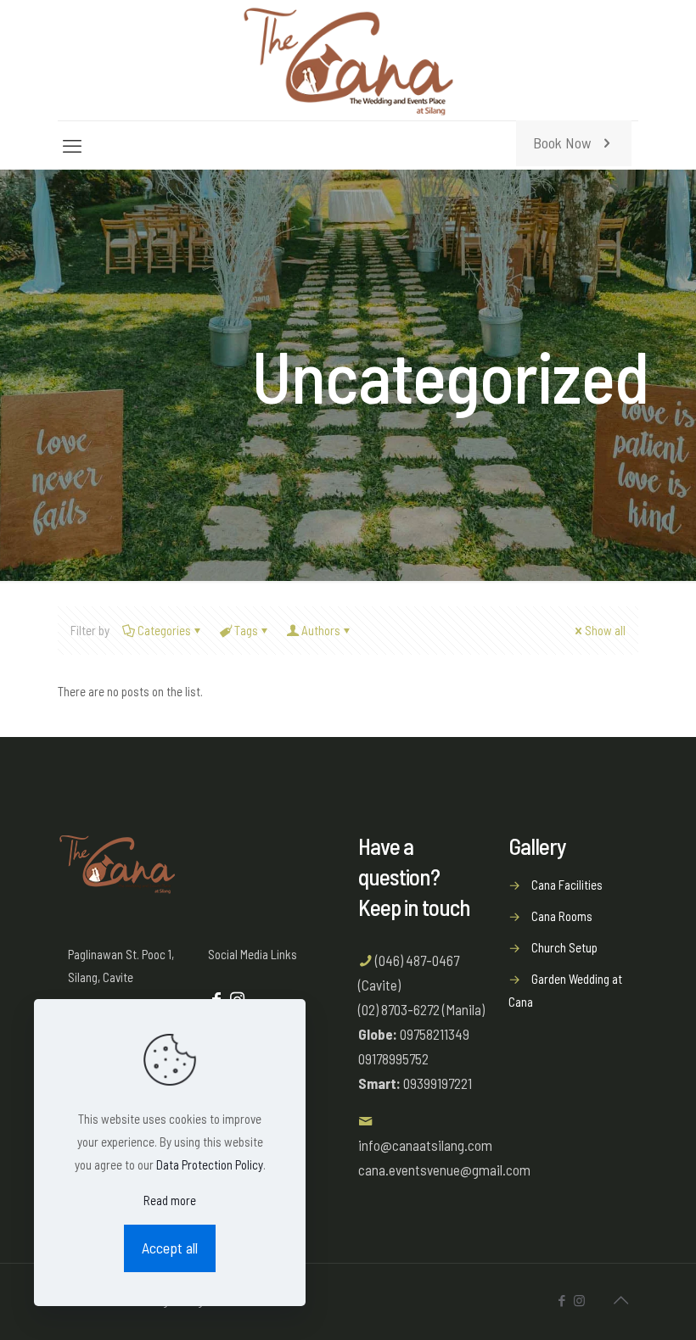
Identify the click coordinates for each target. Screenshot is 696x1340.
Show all (605, 630)
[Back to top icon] (620, 1299)
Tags (246, 630)
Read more (169, 1200)
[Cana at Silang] (348, 60)
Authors (320, 630)
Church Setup (564, 947)
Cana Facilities (567, 884)
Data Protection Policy (209, 1164)
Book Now (562, 142)
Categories (164, 630)
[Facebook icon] (561, 1300)
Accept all (170, 1247)
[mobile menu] (72, 145)
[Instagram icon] (579, 1300)
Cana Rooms (561, 916)
